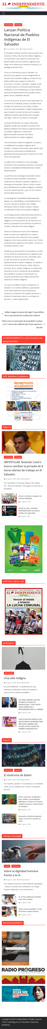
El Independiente (27, 49)
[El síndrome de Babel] (23, 755)
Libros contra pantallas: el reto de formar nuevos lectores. (30, 910)
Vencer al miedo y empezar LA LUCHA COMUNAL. (30, 497)
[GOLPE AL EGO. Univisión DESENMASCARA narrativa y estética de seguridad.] (9, 512)
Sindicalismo (9, 673)
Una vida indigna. (15, 678)
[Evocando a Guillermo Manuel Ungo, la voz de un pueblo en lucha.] (9, 820)
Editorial (18, 457)
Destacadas (8, 25)
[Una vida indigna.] (23, 658)
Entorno (18, 25)
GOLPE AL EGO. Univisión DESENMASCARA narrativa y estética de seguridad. (29, 510)
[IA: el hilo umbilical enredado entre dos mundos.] (9, 899)
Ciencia (7, 866)
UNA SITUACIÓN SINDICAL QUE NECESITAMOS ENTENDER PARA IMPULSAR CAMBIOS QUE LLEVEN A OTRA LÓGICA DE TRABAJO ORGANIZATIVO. (30, 724)
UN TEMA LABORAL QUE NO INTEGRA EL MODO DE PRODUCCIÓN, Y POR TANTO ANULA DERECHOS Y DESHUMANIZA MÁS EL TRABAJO (30, 704)
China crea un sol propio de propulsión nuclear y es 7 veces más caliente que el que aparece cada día (22, 324)
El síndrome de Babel (17, 775)
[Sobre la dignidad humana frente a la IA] (23, 851)
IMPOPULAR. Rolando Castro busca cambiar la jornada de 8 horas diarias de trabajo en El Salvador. (23, 468)
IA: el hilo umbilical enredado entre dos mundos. (29, 898)
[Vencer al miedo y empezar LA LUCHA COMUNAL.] (9, 498)
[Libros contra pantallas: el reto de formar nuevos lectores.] (9, 911)
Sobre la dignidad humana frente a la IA (21, 873)
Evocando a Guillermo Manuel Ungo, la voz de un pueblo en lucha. (29, 818)
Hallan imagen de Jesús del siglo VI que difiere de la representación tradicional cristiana (24, 314)
